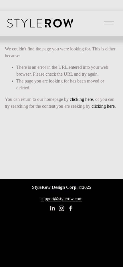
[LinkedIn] (52, 208)
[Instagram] (61, 208)
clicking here (81, 99)
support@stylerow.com (61, 198)
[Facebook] (71, 208)
